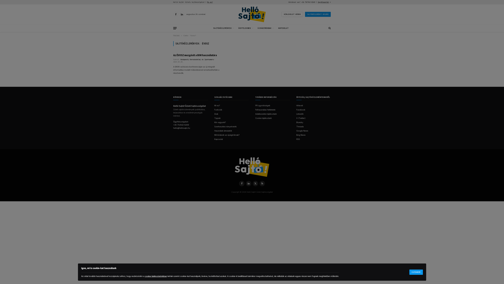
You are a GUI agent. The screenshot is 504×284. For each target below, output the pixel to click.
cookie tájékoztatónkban (156, 276)
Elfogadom (416, 272)
